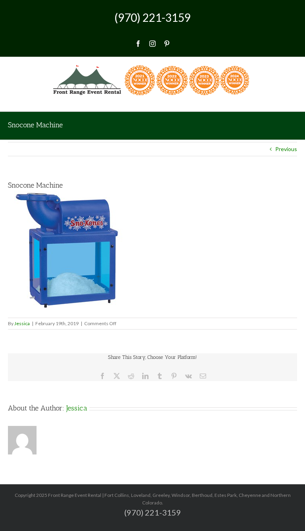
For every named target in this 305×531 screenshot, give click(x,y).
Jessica (22, 323)
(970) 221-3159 (152, 17)
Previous (286, 149)
